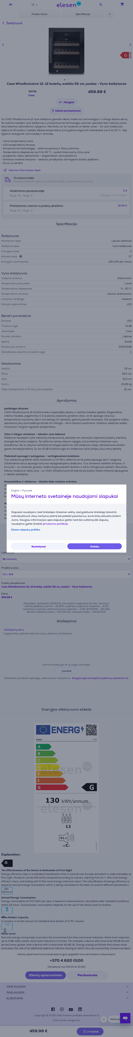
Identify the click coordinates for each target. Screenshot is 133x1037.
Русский (27, 490)
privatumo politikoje (55, 523)
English (15, 490)
